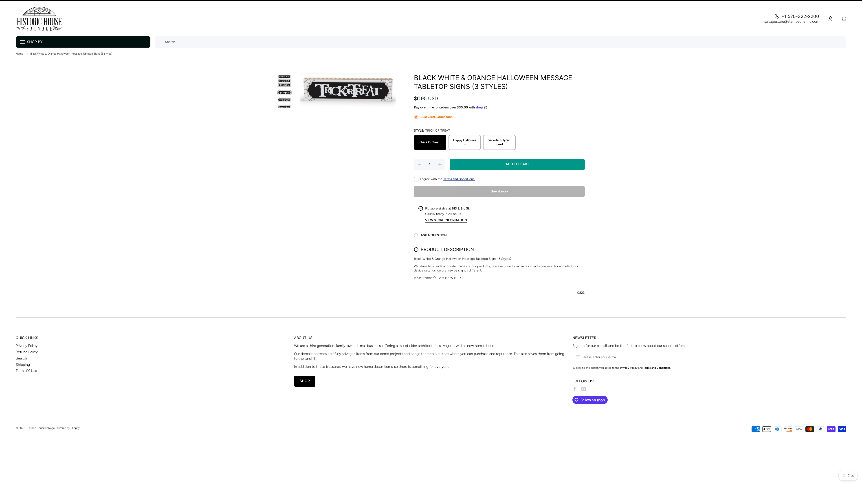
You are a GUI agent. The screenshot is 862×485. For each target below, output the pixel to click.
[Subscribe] (840, 357)
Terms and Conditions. (459, 179)
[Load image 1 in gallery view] (284, 80)
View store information (446, 220)
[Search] (159, 42)
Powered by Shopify (67, 428)
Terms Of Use (26, 370)
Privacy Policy (26, 346)
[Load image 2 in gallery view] (284, 92)
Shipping (23, 364)
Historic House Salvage (40, 428)
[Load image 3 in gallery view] (284, 99)
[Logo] (39, 19)
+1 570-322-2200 (800, 16)
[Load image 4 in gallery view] (284, 106)
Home (19, 53)
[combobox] (500, 42)
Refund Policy (27, 352)
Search (21, 358)
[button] (844, 18)
